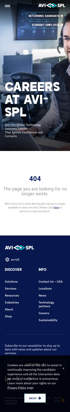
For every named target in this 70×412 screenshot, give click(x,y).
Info (42, 270)
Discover (13, 270)
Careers (44, 313)
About (9, 309)
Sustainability (48, 320)
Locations (45, 288)
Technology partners (46, 304)
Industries (12, 302)
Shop (8, 316)
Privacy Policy (16, 387)
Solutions (11, 281)
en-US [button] (15, 259)
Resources (12, 295)
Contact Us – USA (51, 281)
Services (10, 288)
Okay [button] (33, 398)
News (42, 295)
